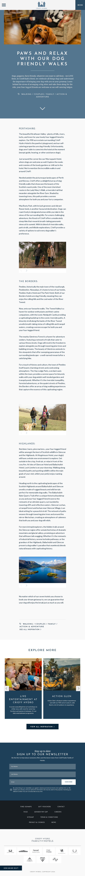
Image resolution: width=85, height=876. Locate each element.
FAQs (26, 812)
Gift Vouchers (44, 806)
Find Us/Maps (26, 806)
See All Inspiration (29, 629)
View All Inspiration (41, 727)
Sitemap (30, 817)
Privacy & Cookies (37, 822)
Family (50, 94)
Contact (61, 806)
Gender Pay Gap (41, 812)
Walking (26, 94)
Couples (39, 94)
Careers (57, 812)
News (53, 822)
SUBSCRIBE (68, 782)
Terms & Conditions (49, 817)
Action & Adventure (31, 627)
